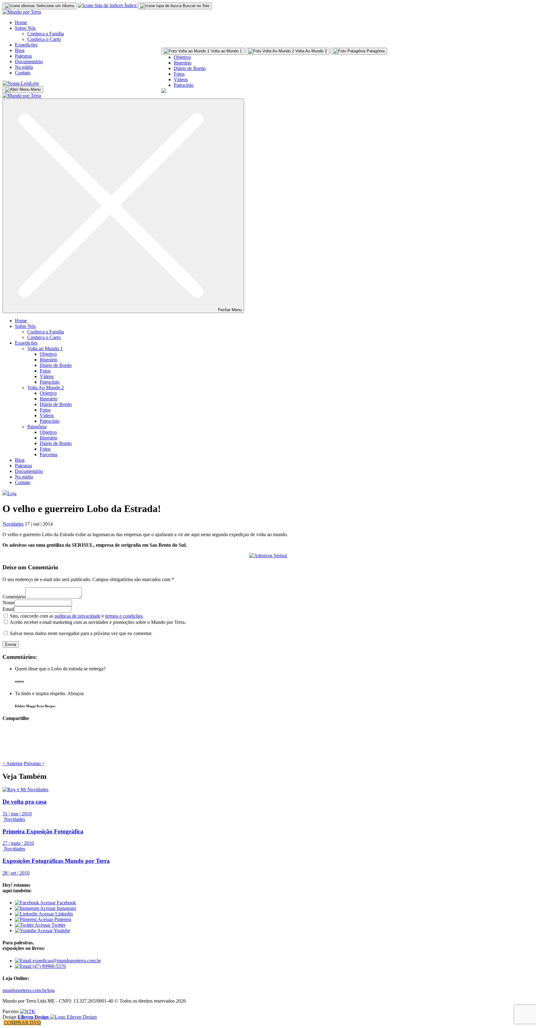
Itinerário (182, 62)
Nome (8, 602)
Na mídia (24, 67)
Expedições (26, 44)
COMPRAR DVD (22, 1022)
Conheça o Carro (44, 39)
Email (8, 609)
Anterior (12, 763)
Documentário (29, 61)
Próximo (34, 763)
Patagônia (37, 426)
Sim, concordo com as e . (77, 616)
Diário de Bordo (190, 68)
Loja (34, 83)
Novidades (13, 524)
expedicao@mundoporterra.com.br (66, 960)
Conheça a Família (45, 33)
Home (21, 22)
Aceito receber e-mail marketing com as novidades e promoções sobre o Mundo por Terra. (98, 622)
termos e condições (123, 616)
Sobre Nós (25, 28)
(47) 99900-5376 (48, 966)
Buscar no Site (195, 5)
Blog (20, 50)
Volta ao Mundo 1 (45, 348)
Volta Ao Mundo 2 (45, 387)
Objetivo (182, 57)
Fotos (179, 74)
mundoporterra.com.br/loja (28, 990)
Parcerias (48, 454)
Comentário (13, 596)
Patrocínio (184, 85)
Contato (22, 72)
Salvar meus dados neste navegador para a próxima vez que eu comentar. (81, 633)
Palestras (23, 56)
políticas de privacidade (77, 616)
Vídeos (181, 79)
